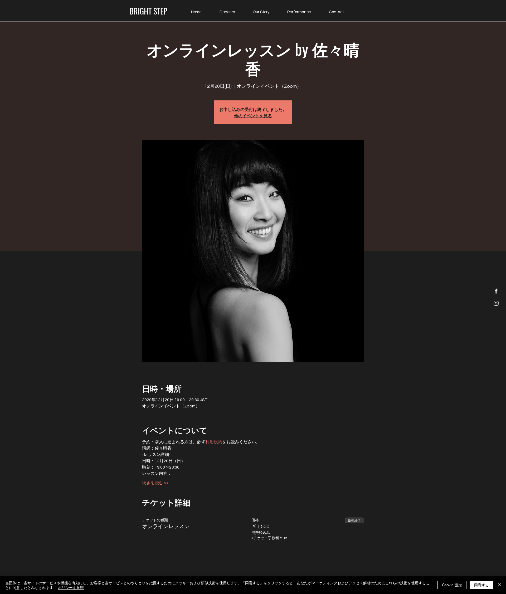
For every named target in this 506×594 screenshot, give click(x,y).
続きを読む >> (155, 483)
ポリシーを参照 (71, 587)
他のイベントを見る (253, 115)
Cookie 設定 (452, 584)
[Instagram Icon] (496, 303)
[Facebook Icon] (496, 291)
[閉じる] (500, 585)
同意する (481, 584)
